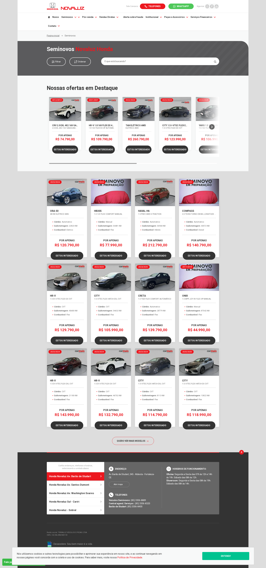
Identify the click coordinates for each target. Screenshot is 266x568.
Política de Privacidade (129, 557)
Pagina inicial (53, 35)
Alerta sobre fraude (133, 17)
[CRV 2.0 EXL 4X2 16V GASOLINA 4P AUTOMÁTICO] (65, 109)
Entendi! (226, 556)
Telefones (154, 6)
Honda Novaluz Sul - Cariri (64, 501)
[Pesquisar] (215, 61)
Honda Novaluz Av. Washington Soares (71, 493)
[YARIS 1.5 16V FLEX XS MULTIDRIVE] (212, 109)
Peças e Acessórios (174, 17)
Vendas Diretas (107, 17)
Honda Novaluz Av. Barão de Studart (70, 476)
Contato (52, 26)
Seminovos (67, 17)
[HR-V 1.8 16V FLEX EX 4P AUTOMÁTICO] (102, 109)
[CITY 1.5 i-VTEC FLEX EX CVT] (175, 109)
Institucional (152, 17)
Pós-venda (87, 17)
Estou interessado (65, 149)
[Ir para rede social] (207, 6)
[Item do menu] (49, 17)
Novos (55, 17)
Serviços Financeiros (201, 17)
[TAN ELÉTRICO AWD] (139, 109)
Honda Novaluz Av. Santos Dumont (69, 484)
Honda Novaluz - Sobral (62, 510)
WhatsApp (183, 6)
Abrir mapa (118, 484)
